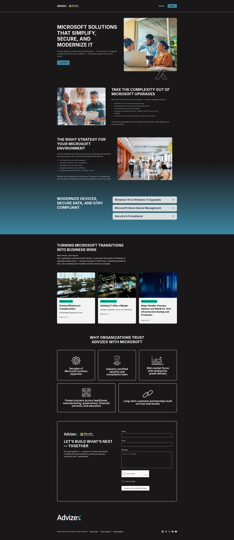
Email (123, 440)
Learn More (63, 63)
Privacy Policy (94, 531)
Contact (172, 6)
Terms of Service (105, 531)
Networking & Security (149, 301)
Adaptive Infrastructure (108, 301)
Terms (133, 481)
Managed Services (66, 301)
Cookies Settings (118, 531)
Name (123, 431)
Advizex (161, 6)
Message (124, 450)
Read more (63, 317)
